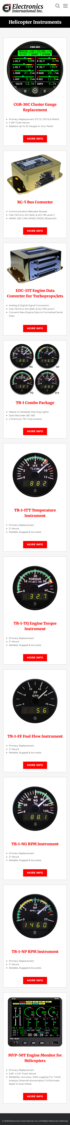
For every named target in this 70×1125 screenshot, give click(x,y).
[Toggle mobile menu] (65, 5)
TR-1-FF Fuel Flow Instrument (35, 736)
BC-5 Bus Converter (35, 202)
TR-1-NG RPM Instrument (35, 844)
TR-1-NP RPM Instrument (35, 951)
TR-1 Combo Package (35, 402)
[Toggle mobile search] (57, 5)
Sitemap (64, 1121)
